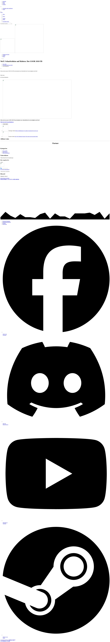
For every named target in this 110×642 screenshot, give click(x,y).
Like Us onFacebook (5, 335)
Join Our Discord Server (5, 424)
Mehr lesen (2, 122)
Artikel (4, 18)
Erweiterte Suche (6, 21)
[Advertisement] (34, 188)
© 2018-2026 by (9, 179)
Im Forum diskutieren (9, 122)
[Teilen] (0, 68)
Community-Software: (7, 639)
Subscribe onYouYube (5, 523)
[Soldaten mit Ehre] (22, 52)
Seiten (4, 19)
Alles (4, 14)
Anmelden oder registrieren (8, 8)
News (4, 16)
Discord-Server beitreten (4, 178)
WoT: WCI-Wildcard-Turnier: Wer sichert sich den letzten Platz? (26, 136)
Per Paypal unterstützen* (4, 169)
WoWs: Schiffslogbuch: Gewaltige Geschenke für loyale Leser (26, 130)
